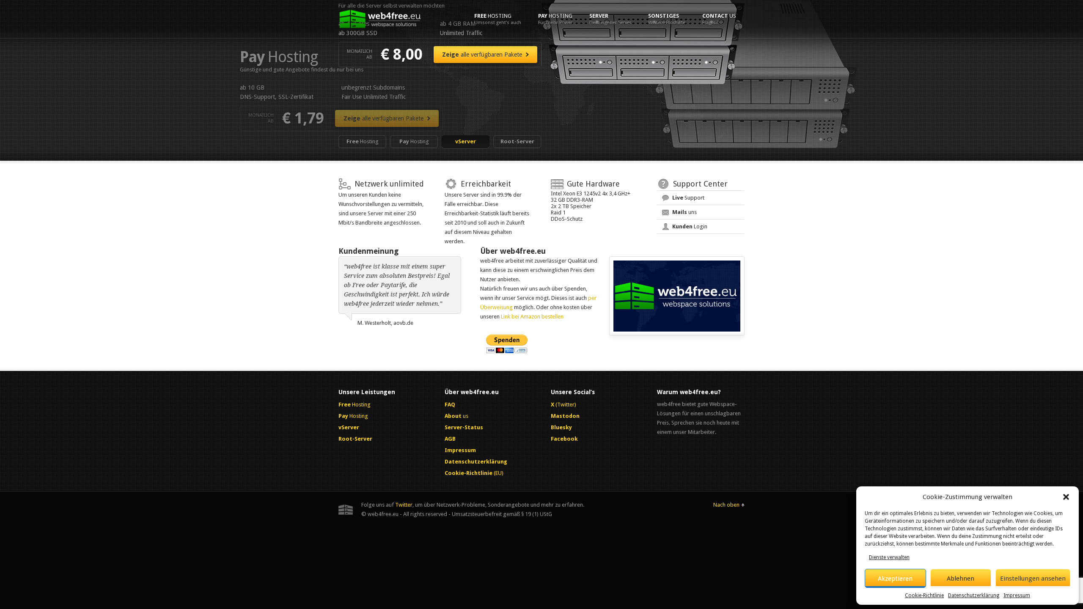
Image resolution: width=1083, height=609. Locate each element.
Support (688, 198)
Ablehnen (960, 578)
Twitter (403, 505)
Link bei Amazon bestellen (532, 316)
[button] (1066, 497)
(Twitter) (563, 404)
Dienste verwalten (889, 557)
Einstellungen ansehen (1033, 578)
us (719, 19)
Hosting (497, 19)
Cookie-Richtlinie (924, 595)
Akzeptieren (895, 578)
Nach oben (726, 505)
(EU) (474, 473)
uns (684, 212)
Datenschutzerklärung (973, 595)
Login (689, 226)
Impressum (1016, 595)
